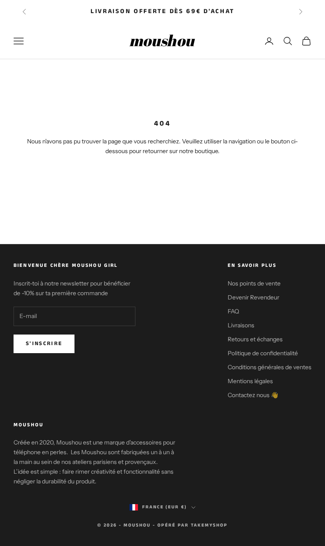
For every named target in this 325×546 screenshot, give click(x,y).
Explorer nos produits (162, 176)
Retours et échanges (255, 339)
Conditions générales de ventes (269, 367)
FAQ (233, 311)
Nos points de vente (254, 283)
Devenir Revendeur (253, 297)
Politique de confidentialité (263, 353)
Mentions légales (250, 381)
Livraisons (241, 325)
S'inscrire (44, 344)
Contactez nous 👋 (253, 395)
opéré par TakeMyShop (192, 525)
